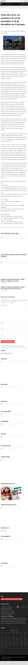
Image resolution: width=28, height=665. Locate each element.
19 (13, 642)
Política (20, 599)
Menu (25, 4)
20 (17, 642)
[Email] (26, 1)
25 (10, 644)
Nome (2, 323)
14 (21, 640)
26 (13, 644)
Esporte (7, 599)
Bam (9, 658)
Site (2, 334)
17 (6, 642)
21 (21, 642)
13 (17, 640)
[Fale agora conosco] (3, 530)
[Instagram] (25, 1)
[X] (23, 1)
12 (13, 640)
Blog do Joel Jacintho (20, 623)
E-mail (2, 328)
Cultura (2, 599)
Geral (11, 599)
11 (10, 640)
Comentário (4, 305)
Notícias (15, 599)
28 (21, 644)
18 (10, 642)
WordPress (3, 658)
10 (6, 640)
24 (6, 644)
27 (17, 644)
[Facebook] (21, 1)
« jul (2, 650)
